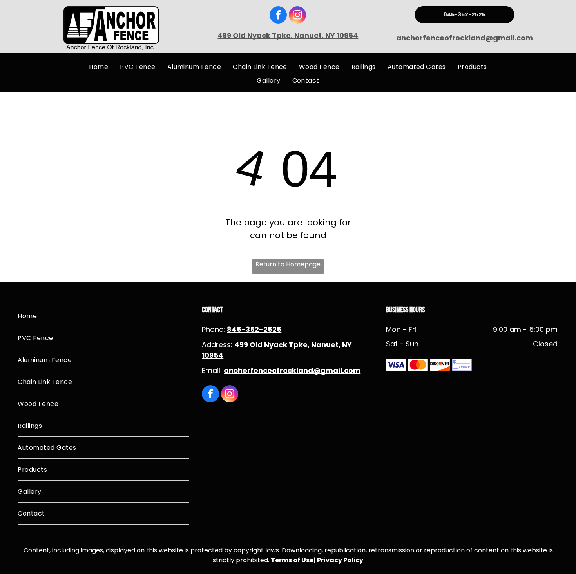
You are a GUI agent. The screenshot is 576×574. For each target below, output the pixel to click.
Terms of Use (292, 560)
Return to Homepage (288, 264)
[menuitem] (98, 67)
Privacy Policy (340, 560)
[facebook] (278, 15)
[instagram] (297, 15)
